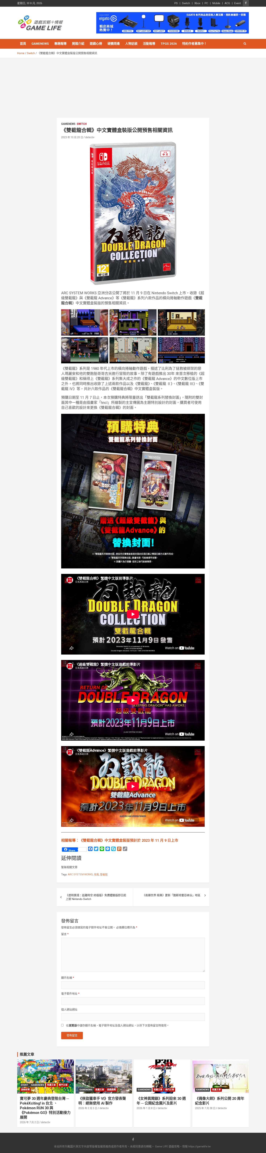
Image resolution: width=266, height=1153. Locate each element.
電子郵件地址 (70, 993)
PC (206, 3)
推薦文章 (51, 1085)
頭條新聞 (25, 1089)
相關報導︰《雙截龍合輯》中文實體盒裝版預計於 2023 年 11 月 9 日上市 (119, 840)
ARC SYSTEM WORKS (80, 874)
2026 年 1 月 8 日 (146, 1108)
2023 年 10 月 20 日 (72, 137)
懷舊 (96, 874)
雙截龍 (104, 874)
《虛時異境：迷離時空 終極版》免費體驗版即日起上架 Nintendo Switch (96, 897)
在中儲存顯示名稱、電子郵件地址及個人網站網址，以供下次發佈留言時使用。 (117, 1025)
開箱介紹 (78, 43)
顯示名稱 (67, 977)
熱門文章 (63, 1085)
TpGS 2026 (169, 43)
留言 (65, 934)
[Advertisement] (133, 85)
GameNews (40, 43)
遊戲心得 (96, 43)
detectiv (89, 137)
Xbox (197, 3)
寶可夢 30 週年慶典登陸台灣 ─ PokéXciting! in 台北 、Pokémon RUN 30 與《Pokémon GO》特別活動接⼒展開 (45, 1108)
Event (237, 3)
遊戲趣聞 (111, 1089)
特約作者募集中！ (194, 43)
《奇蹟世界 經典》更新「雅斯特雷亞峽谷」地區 (171, 895)
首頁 (23, 43)
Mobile (216, 3)
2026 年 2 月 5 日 (87, 1108)
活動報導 (149, 43)
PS (176, 3)
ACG (227, 3)
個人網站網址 (69, 1009)
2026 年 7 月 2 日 (29, 1122)
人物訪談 (131, 43)
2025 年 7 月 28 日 (205, 1108)
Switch (186, 3)
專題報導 (60, 43)
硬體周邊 (113, 43)
